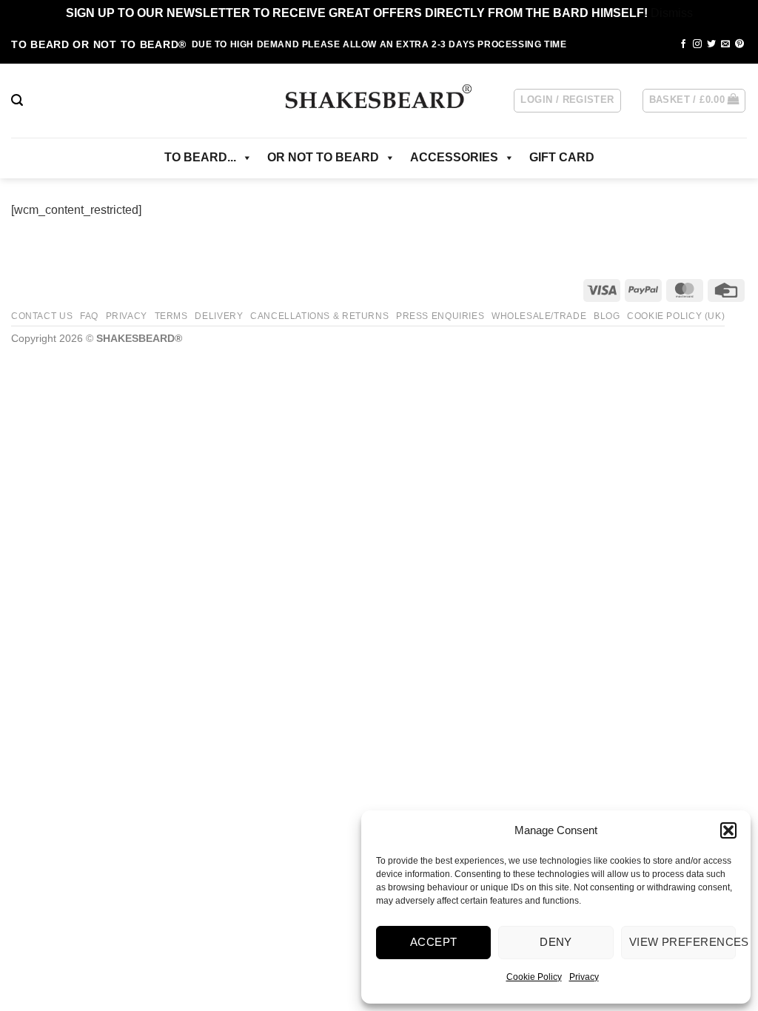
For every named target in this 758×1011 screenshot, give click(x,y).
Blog (607, 316)
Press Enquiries (440, 316)
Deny (556, 942)
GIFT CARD (561, 157)
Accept (433, 942)
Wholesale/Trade (539, 316)
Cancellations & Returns (319, 316)
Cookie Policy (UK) (676, 316)
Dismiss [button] (672, 13)
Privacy (584, 977)
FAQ (89, 316)
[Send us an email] (725, 44)
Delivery (219, 316)
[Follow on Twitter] (711, 44)
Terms (171, 316)
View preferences (682, 942)
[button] (728, 830)
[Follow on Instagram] (697, 44)
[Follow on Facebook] (683, 44)
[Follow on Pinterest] (739, 44)
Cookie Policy (534, 977)
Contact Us (42, 316)
